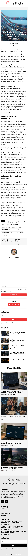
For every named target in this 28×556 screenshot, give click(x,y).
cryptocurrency (22, 222)
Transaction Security (18, 232)
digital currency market (14, 224)
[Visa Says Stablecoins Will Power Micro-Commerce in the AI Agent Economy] (5, 333)
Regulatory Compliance (17, 230)
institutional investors (6, 229)
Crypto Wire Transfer (13, 222)
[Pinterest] (15, 304)
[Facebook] (9, 304)
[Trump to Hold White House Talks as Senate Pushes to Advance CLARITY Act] (5, 340)
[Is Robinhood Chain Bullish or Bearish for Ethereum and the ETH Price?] (5, 353)
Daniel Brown (6, 394)
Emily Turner (15, 43)
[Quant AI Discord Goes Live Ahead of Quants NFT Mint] (5, 360)
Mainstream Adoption (6, 230)
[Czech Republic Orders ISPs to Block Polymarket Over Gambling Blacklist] (5, 347)
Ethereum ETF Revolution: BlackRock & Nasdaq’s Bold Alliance (7, 242)
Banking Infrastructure (10, 221)
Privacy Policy (17, 322)
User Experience (17, 234)
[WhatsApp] (18, 304)
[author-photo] (2, 394)
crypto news (4, 222)
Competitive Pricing (20, 221)
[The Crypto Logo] (14, 3)
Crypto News (14, 29)
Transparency (9, 234)
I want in (13, 319)
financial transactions (16, 227)
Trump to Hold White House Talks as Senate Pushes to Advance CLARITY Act (18, 340)
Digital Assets (5, 224)
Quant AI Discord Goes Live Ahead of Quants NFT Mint (18, 360)
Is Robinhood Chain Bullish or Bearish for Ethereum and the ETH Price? (18, 354)
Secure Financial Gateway (7, 232)
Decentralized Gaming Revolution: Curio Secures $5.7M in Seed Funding (20, 242)
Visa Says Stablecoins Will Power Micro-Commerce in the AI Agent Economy (17, 334)
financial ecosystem (6, 227)
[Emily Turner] (14, 252)
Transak (3, 234)
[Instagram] (2, 501)
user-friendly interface (7, 235)
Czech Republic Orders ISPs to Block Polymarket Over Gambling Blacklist (17, 347)
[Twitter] (12, 304)
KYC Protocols (16, 229)
